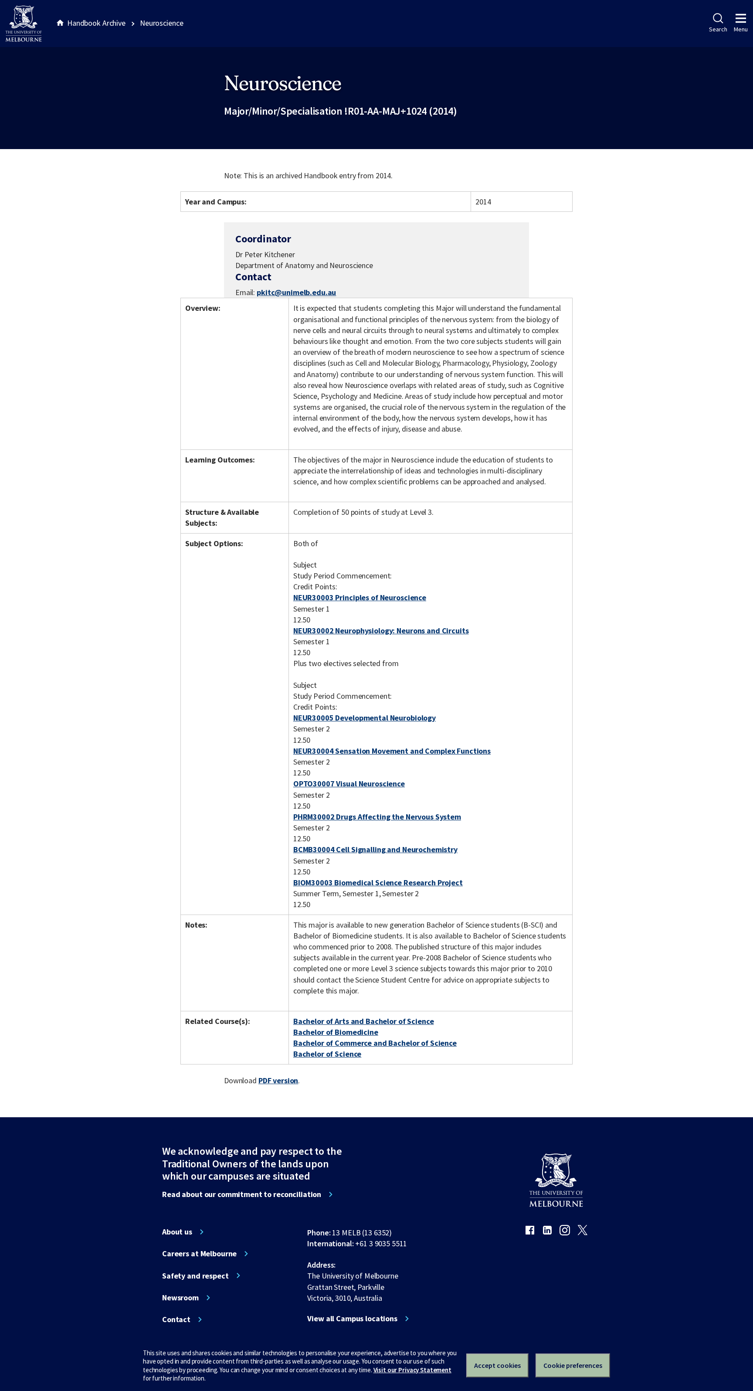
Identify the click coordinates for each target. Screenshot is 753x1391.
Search (718, 29)
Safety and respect (195, 1276)
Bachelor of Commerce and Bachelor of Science (375, 1043)
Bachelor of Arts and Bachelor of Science (363, 1021)
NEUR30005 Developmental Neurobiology (364, 718)
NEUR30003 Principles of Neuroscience (359, 597)
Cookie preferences (572, 1365)
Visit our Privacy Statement (412, 1370)
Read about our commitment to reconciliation (241, 1194)
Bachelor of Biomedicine (335, 1032)
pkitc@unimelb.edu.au (296, 292)
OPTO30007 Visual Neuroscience (349, 784)
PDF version (278, 1080)
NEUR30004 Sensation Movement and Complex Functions (392, 751)
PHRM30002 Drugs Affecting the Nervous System (377, 817)
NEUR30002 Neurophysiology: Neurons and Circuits (381, 631)
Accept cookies (497, 1365)
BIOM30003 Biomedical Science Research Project (378, 882)
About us (177, 1232)
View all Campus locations (352, 1318)
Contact (176, 1319)
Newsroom (180, 1298)
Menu (741, 29)
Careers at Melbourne (199, 1253)
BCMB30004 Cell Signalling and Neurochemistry (375, 849)
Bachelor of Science (327, 1054)
